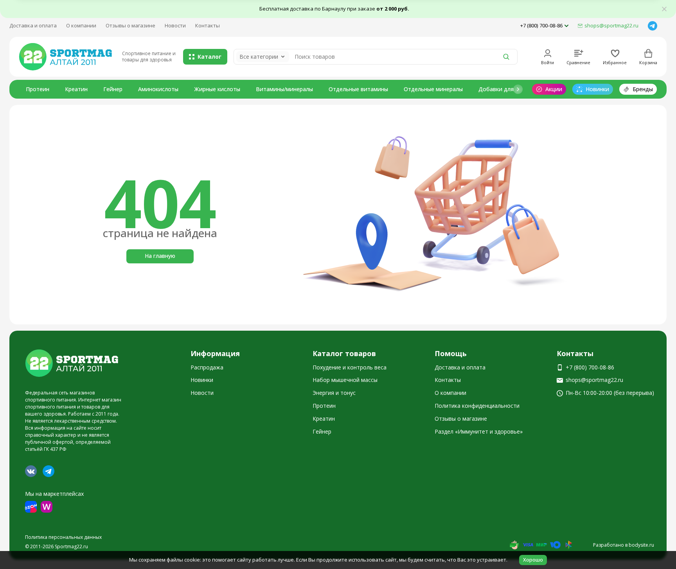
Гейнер (112, 89)
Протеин (37, 89)
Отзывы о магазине (130, 25)
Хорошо (533, 559)
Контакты (207, 25)
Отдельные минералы (433, 89)
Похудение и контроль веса (350, 367)
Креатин (76, 89)
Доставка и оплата (33, 25)
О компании (81, 25)
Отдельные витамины (358, 89)
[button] (518, 89)
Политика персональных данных (63, 537)
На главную (160, 255)
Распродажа (207, 367)
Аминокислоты (158, 89)
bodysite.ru (641, 545)
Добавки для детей (505, 89)
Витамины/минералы (284, 89)
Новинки (202, 380)
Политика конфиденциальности (477, 405)
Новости (175, 25)
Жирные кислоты (217, 89)
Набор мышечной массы (345, 380)
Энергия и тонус (334, 392)
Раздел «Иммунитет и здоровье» (479, 431)
